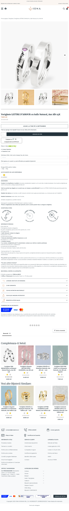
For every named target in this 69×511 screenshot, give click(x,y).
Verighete (11, 18)
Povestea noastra (6, 443)
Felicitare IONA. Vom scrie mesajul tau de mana (14, 155)
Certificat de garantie (31, 453)
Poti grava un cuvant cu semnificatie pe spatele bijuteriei (18, 161)
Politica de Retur (53, 453)
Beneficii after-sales (30, 456)
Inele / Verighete (29, 478)
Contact (27, 459)
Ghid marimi (28, 446)
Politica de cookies (6, 453)
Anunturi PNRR (52, 459)
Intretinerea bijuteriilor (31, 443)
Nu (7, 169)
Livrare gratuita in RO (54, 446)
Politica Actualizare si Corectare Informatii (10, 463)
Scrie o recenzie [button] (60, 330)
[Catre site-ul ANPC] (25, 496)
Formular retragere (34, 505)
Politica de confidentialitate (9, 449)
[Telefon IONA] (25, 430)
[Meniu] (2, 8)
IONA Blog (28, 488)
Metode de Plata (52, 443)
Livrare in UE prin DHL (54, 449)
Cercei (26, 473)
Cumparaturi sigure (30, 449)
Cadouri (27, 480)
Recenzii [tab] (5, 333)
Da (3, 169)
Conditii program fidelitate (9, 456)
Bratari (27, 476)
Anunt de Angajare (6, 459)
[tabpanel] (34, 63)
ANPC (49, 456)
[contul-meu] (5, 9)
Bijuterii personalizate (31, 483)
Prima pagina (4, 18)
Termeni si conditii (6, 446)
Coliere (27, 471)
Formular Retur (60, 496)
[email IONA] (2, 430)
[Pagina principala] (34, 9)
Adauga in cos (37, 134)
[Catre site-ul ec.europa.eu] (43, 496)
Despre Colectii (29, 485)
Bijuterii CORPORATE (31, 490)
